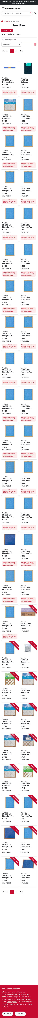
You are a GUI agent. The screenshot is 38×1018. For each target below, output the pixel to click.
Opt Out (20, 1014)
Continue (7, 1014)
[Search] (30, 13)
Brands (7, 21)
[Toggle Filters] (35, 44)
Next (21, 51)
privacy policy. (12, 1002)
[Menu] (3, 8)
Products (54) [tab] (7, 30)
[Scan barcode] (35, 13)
